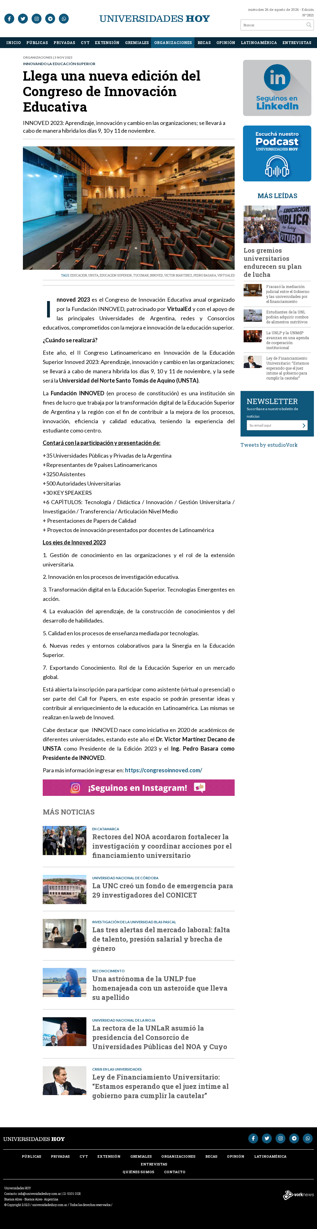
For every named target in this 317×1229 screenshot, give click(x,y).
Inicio (13, 42)
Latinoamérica (259, 42)
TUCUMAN (141, 275)
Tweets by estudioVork (269, 444)
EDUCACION (78, 275)
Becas (204, 42)
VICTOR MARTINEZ (178, 275)
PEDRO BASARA (204, 275)
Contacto (174, 1171)
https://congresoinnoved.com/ (164, 770)
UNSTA (93, 275)
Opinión (225, 42)
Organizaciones (173, 42)
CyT (85, 42)
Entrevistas (297, 42)
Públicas (37, 42)
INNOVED (156, 275)
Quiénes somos (138, 1171)
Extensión (107, 42)
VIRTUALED (226, 275)
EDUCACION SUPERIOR (116, 275)
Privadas (64, 42)
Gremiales (137, 42)
